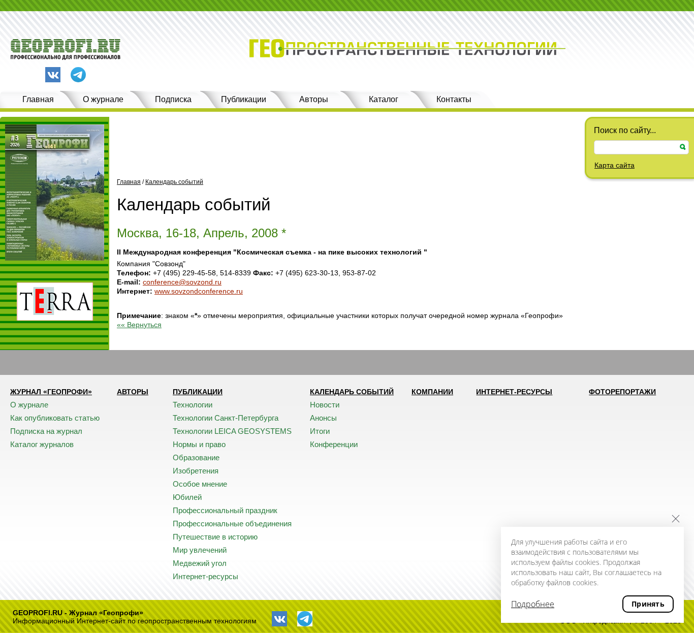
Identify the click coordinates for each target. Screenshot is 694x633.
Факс (262, 273)
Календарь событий (174, 182)
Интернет (133, 291)
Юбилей (187, 497)
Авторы (313, 99)
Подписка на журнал (46, 431)
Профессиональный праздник (225, 510)
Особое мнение (200, 484)
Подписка (173, 99)
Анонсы (323, 418)
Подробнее (532, 604)
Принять (648, 604)
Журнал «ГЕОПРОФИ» (51, 392)
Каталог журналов (42, 444)
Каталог (383, 99)
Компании (432, 392)
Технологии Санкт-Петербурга (225, 418)
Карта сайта (614, 165)
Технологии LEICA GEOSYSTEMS (232, 431)
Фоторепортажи (622, 392)
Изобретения (195, 470)
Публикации (243, 99)
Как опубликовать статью (55, 418)
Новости (324, 404)
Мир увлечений (200, 550)
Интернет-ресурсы (205, 576)
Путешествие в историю (215, 536)
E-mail (127, 282)
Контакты (453, 99)
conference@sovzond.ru (182, 282)
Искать (683, 147)
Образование (196, 457)
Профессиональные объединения (232, 523)
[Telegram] (78, 75)
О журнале (103, 99)
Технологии (192, 404)
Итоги (320, 431)
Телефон (132, 273)
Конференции (334, 444)
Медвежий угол (200, 563)
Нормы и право (199, 444)
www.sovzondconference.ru (198, 291)
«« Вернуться (139, 325)
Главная (38, 99)
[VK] (52, 74)
